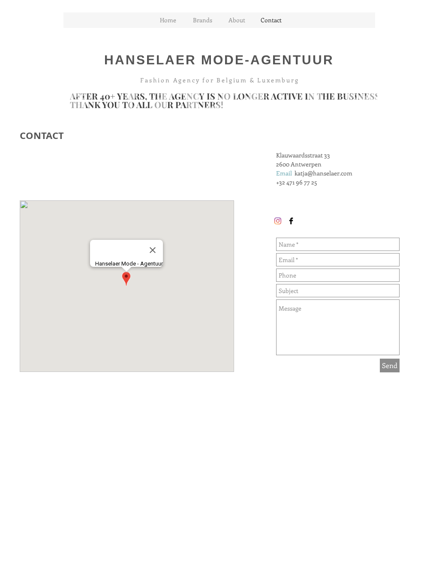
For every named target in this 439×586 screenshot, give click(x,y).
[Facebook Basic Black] (291, 220)
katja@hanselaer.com (323, 173)
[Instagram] (277, 220)
